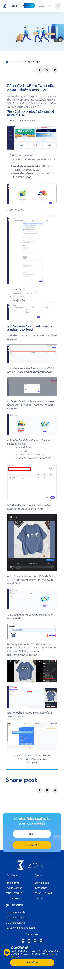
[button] (58, 6)
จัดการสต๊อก (41, 888)
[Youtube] (41, 941)
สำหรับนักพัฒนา (14, 893)
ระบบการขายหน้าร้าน (16, 917)
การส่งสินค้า (41, 898)
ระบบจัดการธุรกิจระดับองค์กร (21, 927)
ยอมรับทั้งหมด (32, 962)
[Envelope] (35, 941)
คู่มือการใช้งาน (13, 882)
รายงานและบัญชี (43, 893)
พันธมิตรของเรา (14, 888)
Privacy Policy (13, 898)
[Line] (29, 941)
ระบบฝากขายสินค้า (15, 922)
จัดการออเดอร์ (42, 882)
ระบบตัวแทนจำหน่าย (16, 912)
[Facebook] (23, 941)
